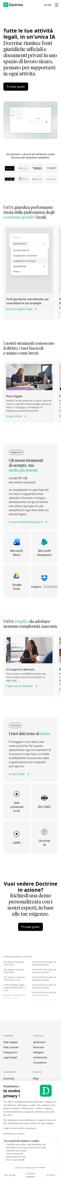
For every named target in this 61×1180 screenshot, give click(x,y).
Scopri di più (14, 416)
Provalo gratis (16, 86)
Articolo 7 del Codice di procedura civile (14, 997)
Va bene (50, 1175)
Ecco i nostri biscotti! (15, 1160)
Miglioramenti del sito (16, 1157)
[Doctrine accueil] (13, 4)
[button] (46, 122)
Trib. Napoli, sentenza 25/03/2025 (13, 971)
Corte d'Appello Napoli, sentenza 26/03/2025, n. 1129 (14, 987)
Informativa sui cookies (13, 1134)
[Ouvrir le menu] (57, 5)
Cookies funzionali (14, 1154)
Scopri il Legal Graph (19, 309)
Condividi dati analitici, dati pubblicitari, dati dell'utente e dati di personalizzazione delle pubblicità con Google (26, 1147)
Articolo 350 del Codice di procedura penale (44, 994)
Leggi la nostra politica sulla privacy (19, 1128)
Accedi (48, 4)
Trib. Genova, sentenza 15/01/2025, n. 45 (14, 979)
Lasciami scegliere (30, 1175)
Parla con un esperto (19, 686)
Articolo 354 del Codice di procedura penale (44, 979)
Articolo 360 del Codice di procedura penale (44, 963)
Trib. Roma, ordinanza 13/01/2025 (13, 963)
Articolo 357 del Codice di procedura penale (44, 971)
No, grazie (10, 1175)
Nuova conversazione (20, 109)
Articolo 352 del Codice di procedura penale (44, 986)
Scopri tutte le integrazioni (26, 522)
